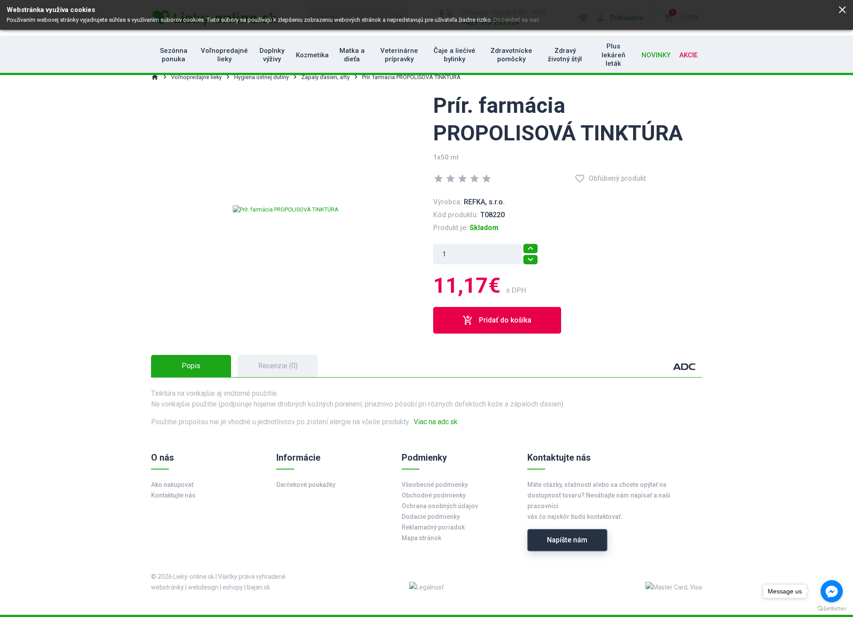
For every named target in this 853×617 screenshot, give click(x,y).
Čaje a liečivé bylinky (454, 55)
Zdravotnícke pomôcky (511, 55)
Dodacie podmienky (431, 516)
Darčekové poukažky (305, 484)
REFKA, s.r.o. (484, 202)
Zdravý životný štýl (565, 55)
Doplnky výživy (271, 55)
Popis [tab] (191, 366)
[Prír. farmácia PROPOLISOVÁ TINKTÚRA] (286, 209)
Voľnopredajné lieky (224, 55)
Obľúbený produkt (610, 178)
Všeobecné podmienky (435, 484)
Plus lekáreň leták (613, 55)
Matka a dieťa (352, 55)
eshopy (233, 587)
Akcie (688, 55)
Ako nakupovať (172, 484)
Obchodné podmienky (434, 495)
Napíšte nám (567, 540)
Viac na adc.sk (436, 422)
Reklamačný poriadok (433, 527)
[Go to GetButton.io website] (831, 608)
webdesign (203, 587)
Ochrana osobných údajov (440, 506)
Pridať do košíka (496, 320)
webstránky (167, 587)
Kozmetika (312, 55)
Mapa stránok (421, 537)
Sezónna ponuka (173, 55)
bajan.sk (258, 587)
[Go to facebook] (832, 591)
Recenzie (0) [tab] (278, 366)
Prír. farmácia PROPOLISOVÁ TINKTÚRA (411, 77)
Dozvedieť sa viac (516, 19)
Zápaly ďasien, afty (325, 77)
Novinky (656, 55)
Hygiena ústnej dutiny (261, 77)
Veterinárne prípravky (399, 55)
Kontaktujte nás (173, 495)
